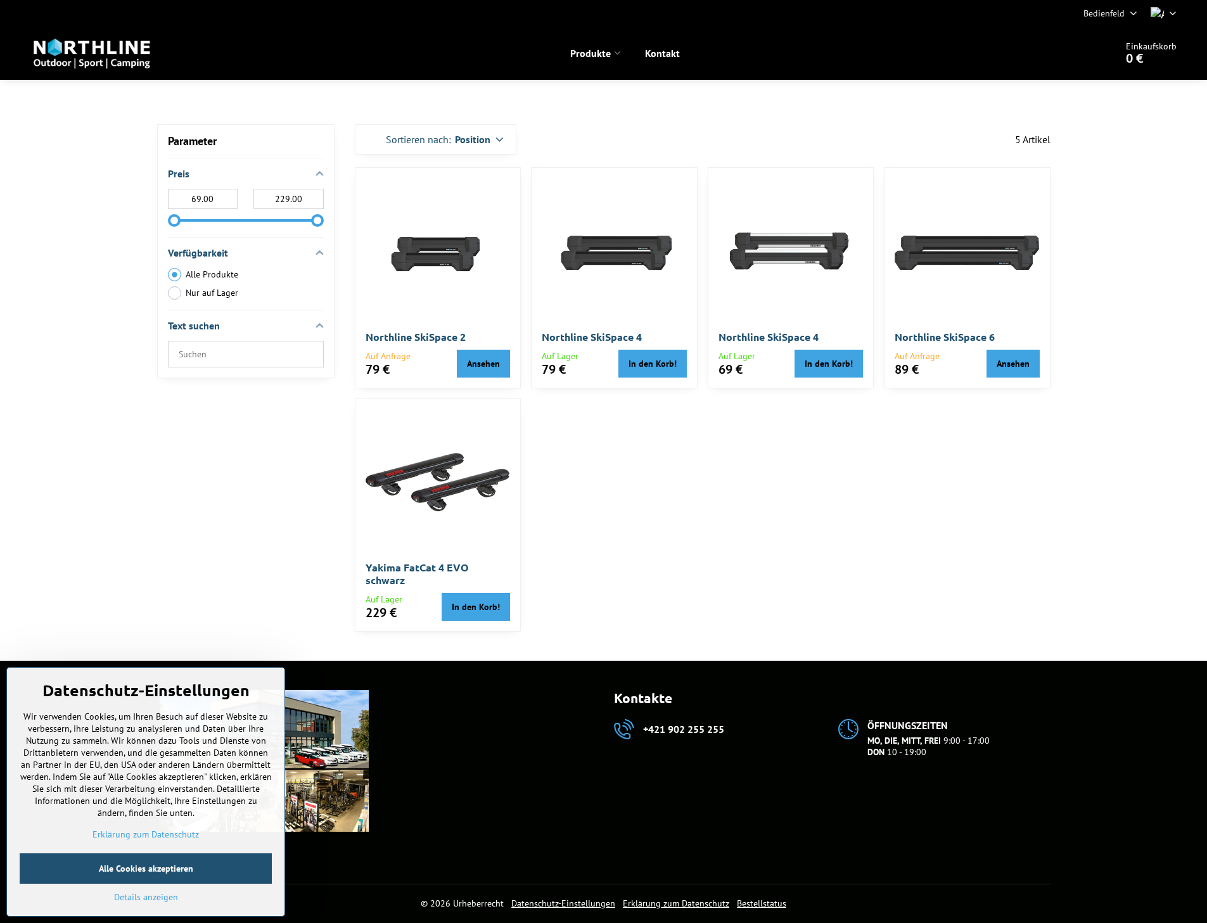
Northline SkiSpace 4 (592, 336)
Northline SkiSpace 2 (416, 336)
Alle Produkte (212, 274)
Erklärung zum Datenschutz (676, 903)
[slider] (174, 220)
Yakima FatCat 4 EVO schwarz (417, 574)
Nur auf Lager (212, 292)
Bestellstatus (761, 903)
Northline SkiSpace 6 (945, 336)
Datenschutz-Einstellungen (563, 903)
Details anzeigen (146, 897)
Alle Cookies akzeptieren (146, 868)
